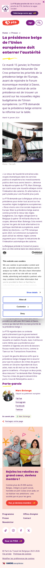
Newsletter (8, 522)
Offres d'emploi (30, 514)
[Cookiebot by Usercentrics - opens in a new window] (32, 252)
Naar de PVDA (11, 541)
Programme (8, 514)
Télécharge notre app (22, 13)
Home (5, 33)
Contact (27, 518)
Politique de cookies (22, 554)
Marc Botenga (24, 416)
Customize (21, 307)
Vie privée (7, 554)
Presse (14, 33)
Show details (32, 292)
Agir (30, 22)
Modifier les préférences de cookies (18, 558)
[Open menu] (39, 22)
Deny (22, 314)
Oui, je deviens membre (19, 503)
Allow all (22, 300)
